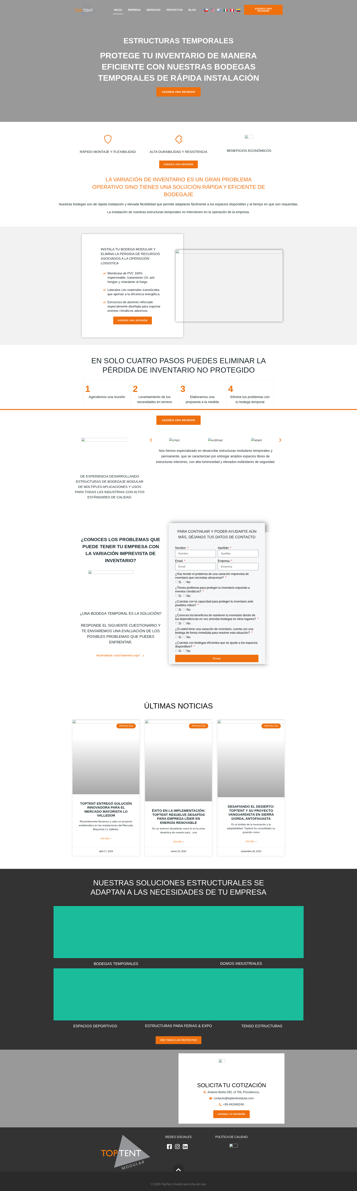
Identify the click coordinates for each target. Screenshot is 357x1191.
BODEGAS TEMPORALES (116, 964)
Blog (192, 9)
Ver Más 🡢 (106, 838)
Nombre (180, 547)
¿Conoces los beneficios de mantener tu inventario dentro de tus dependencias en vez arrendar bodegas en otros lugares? (216, 617)
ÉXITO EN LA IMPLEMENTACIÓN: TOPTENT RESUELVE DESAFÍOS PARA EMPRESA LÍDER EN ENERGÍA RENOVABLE (178, 817)
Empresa (134, 9)
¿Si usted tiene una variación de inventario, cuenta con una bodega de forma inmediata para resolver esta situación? (214, 630)
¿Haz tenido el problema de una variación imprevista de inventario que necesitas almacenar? (212, 575)
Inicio (118, 9)
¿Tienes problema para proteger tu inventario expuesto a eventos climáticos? (212, 589)
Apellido (223, 547)
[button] (151, 440)
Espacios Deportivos (95, 1026)
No (188, 582)
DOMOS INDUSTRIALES (241, 963)
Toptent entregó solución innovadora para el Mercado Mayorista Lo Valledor (106, 809)
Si (179, 582)
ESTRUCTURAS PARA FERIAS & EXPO (178, 1026)
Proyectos (174, 9)
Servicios (153, 9)
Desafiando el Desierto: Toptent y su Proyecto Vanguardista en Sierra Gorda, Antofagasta (251, 812)
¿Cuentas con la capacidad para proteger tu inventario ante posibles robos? (214, 603)
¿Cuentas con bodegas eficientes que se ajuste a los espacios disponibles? (216, 644)
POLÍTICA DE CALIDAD (231, 1137)
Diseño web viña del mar (189, 1184)
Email (179, 560)
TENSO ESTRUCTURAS (261, 1026)
